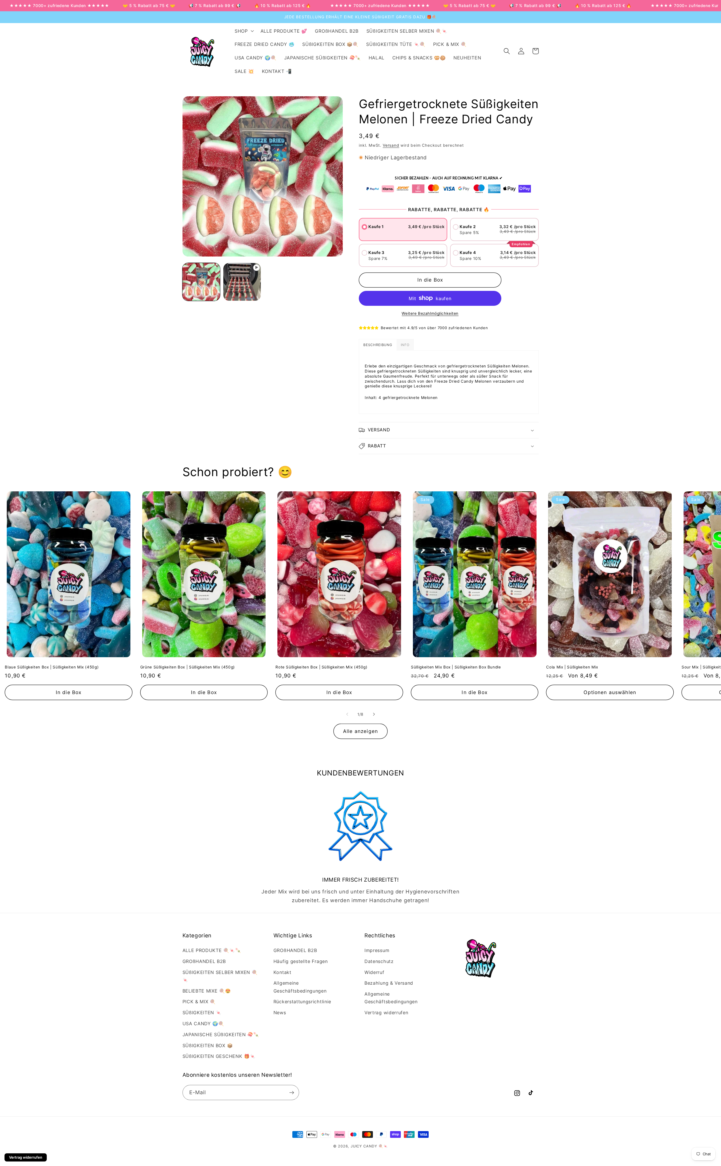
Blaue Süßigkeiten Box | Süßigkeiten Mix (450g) (52, 667)
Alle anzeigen (360, 731)
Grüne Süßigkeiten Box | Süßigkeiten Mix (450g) (187, 667)
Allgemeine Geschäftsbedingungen (300, 986)
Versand (391, 145)
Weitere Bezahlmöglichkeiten (430, 313)
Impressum (376, 950)
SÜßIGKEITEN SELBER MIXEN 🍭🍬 (220, 976)
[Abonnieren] (291, 1092)
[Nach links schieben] (347, 714)
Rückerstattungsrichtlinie (302, 1001)
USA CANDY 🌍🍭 (203, 1023)
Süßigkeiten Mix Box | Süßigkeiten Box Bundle (456, 667)
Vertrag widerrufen (386, 1012)
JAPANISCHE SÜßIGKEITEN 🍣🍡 (221, 1034)
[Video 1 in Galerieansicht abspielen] (242, 282)
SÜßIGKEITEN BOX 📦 (208, 1045)
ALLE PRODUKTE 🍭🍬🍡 (212, 950)
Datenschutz (379, 961)
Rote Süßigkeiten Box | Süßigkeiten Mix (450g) (321, 667)
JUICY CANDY (364, 1146)
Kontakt (282, 972)
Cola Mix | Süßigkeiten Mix (572, 667)
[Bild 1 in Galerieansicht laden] (201, 282)
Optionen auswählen (610, 692)
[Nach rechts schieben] (374, 714)
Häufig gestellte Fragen (300, 961)
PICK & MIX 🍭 (199, 1001)
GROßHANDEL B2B (204, 961)
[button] (244, 31)
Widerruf (374, 972)
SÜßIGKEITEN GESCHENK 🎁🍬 (219, 1056)
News (279, 1012)
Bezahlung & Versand (388, 983)
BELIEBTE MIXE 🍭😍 (207, 991)
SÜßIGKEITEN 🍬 (202, 1012)
